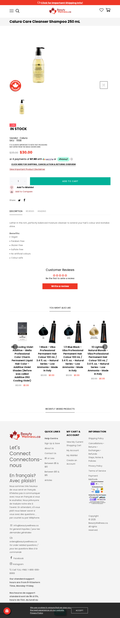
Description (16, 211)
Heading (42, 211)
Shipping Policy (96, 438)
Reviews (30, 211)
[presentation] (15, 346)
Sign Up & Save (52, 443)
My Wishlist (72, 455)
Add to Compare (23, 191)
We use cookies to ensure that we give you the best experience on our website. (50, 609)
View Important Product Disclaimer (27, 169)
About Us (49, 448)
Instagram (18, 564)
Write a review (60, 286)
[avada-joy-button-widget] (7, 610)
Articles (48, 480)
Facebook (18, 558)
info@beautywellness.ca (25, 525)
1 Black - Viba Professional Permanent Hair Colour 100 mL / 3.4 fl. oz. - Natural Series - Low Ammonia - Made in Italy (47, 358)
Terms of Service (97, 470)
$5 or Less (49, 458)
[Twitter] (19, 200)
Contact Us (50, 453)
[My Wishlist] (101, 10)
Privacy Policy (95, 465)
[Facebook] (24, 200)
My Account (73, 450)
